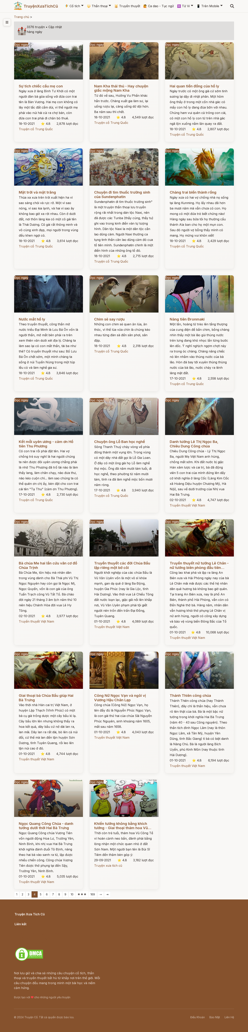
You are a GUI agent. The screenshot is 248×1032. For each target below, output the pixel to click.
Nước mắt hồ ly (32, 319)
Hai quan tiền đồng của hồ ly (194, 86)
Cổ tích (72, 6)
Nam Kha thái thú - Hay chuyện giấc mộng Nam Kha (121, 88)
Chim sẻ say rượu (109, 319)
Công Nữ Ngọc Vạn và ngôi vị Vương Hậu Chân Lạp (120, 697)
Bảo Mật (214, 1017)
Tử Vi (183, 6)
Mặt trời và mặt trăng (37, 192)
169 (92, 894)
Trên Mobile (207, 6)
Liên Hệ (229, 1017)
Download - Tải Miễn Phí (33, 943)
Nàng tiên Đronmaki (187, 319)
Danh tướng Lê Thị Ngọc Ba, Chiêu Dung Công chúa (194, 443)
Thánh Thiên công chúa (190, 695)
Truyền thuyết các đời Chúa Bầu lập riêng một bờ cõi (122, 565)
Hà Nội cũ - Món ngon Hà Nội (37, 933)
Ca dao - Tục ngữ (158, 6)
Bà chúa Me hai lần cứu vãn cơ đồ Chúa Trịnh (48, 565)
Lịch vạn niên (24, 928)
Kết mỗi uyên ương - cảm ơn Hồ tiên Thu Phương (46, 443)
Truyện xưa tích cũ (108, 865)
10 (72, 894)
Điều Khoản (197, 1017)
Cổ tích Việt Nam (27, 918)
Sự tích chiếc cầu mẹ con (41, 86)
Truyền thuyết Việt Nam (187, 505)
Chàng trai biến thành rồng (193, 192)
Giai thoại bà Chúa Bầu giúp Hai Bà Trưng (46, 697)
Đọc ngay (21, 45)
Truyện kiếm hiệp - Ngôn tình (36, 938)
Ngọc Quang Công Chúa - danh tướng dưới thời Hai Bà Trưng (46, 825)
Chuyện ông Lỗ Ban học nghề (119, 441)
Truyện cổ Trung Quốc (36, 129)
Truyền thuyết (127, 6)
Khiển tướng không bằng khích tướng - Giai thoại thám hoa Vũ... (122, 825)
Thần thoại (97, 6)
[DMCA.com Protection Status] (29, 960)
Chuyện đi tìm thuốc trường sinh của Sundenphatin (122, 194)
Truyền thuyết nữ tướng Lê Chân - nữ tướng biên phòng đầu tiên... (199, 565)
